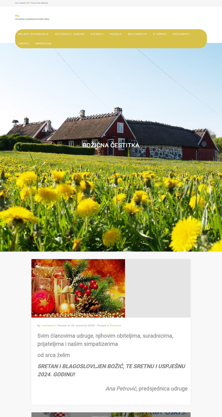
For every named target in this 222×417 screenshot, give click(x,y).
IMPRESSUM (43, 43)
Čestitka (115, 325)
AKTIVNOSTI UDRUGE (70, 34)
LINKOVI (23, 43)
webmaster (49, 325)
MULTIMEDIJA (137, 34)
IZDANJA (116, 34)
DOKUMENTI (181, 34)
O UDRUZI (160, 34)
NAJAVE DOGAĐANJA (33, 34)
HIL (17, 15)
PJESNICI (97, 34)
